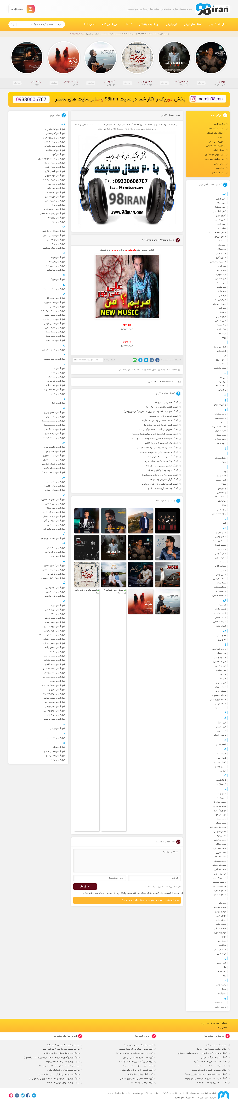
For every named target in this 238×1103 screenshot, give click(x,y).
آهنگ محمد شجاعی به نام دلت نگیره (160, 420)
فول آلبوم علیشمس (56, 524)
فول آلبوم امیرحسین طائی (53, 179)
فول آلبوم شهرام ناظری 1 (53, 468)
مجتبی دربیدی (219, 806)
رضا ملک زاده (220, 496)
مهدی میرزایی (220, 928)
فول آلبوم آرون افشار (55, 150)
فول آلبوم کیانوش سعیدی (53, 578)
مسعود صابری (220, 890)
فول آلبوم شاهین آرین (54, 447)
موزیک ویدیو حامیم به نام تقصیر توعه (63, 1061)
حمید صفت (221, 435)
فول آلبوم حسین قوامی (54, 323)
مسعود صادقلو (220, 894)
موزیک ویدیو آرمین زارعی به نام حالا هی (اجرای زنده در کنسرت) (52, 1057)
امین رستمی (220, 320)
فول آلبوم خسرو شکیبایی (53, 349)
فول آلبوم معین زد (56, 689)
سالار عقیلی (221, 532)
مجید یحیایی (220, 823)
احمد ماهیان (220, 253)
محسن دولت (220, 835)
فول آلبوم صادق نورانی (55, 490)
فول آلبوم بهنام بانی (56, 239)
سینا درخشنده (220, 587)
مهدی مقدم (221, 924)
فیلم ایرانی (219, 163)
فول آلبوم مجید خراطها (55, 618)
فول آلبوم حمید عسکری (54, 336)
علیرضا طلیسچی (219, 695)
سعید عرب (221, 549)
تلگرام (140, 360)
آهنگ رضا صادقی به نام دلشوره (163, 488)
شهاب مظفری (220, 613)
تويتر (146, 360)
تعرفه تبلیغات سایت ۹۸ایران (214, 1023)
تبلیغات (128, 24)
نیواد (224, 975)
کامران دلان (221, 758)
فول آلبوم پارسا (58, 257)
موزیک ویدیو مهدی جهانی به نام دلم (63, 1082)
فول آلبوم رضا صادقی (55, 385)
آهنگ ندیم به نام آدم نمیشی (163, 416)
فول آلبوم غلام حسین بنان (53, 538)
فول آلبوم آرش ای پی (55, 129)
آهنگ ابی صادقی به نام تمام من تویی (159, 484)
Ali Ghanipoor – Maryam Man (158, 240)
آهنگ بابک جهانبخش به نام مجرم (161, 461)
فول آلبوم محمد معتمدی (54, 668)
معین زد (222, 903)
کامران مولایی (220, 762)
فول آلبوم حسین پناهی (54, 315)
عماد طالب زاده (219, 707)
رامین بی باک (220, 475)
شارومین (222, 605)
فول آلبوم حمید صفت (55, 331)
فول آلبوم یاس (58, 747)
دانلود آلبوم (219, 124)
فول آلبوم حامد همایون (54, 302)
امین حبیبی (221, 316)
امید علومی (221, 274)
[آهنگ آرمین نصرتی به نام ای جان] (113, 710)
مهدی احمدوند (220, 907)
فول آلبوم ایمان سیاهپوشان (52, 213)
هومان (223, 989)
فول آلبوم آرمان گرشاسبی (53, 141)
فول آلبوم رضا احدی (56, 376)
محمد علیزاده (220, 856)
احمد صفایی (221, 249)
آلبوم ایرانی (171, 24)
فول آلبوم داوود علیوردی (54, 359)
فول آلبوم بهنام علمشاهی (53, 248)
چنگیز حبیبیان (220, 404)
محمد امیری (221, 852)
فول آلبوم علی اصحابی (55, 503)
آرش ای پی (221, 198)
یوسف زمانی (220, 1007)
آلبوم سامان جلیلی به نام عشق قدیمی (136, 1049)
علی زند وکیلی (220, 657)
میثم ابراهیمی (220, 949)
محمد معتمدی (220, 861)
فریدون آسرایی (219, 735)
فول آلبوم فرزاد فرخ (56, 547)
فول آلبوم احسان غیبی (55, 167)
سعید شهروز (220, 545)
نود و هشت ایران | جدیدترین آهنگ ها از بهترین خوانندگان (212, 9)
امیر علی (222, 295)
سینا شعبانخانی (219, 595)
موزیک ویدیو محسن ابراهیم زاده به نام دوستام (59, 1065)
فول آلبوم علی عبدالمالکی (53, 516)
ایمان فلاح (221, 329)
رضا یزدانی (221, 501)
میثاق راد (222, 945)
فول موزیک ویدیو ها (215, 159)
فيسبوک (157, 360)
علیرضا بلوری (220, 686)
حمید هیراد (221, 443)
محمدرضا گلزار (220, 869)
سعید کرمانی (220, 553)
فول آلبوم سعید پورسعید (53, 421)
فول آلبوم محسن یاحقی (54, 643)
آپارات (11, 1095)
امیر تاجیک (221, 282)
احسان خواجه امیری (217, 232)
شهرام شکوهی (219, 621)
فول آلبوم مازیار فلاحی (55, 609)
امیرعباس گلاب (219, 299)
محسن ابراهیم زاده (218, 827)
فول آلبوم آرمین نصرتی (54, 146)
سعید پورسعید (219, 540)
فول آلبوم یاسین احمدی (54, 751)
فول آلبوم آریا (58, 154)
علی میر (222, 674)
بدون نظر (123, 369)
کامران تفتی (221, 753)
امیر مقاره (222, 291)
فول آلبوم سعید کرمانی (54, 429)
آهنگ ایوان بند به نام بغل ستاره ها (161, 425)
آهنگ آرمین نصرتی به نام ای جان (162, 465)
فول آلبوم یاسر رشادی (55, 755)
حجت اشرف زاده (219, 426)
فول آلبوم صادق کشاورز (54, 486)
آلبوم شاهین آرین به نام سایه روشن (136, 1070)
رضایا (224, 505)
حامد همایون (220, 418)
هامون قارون (220, 985)
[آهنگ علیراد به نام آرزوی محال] (86, 710)
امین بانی (222, 312)
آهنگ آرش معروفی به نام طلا (164, 479)
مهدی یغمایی (220, 932)
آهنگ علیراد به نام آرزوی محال (163, 470)
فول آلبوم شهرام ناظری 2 (53, 472)
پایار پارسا (222, 381)
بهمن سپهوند (220, 359)
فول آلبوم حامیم (57, 306)
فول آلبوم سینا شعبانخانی (53, 437)
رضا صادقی (221, 492)
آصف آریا (222, 228)
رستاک (223, 484)
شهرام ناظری (220, 626)
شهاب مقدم (220, 617)
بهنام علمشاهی (219, 368)
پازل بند (223, 377)
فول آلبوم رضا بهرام (56, 381)
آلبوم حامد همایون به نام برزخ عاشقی (136, 1078)
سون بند (222, 561)
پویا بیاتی (222, 390)
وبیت (200, 1097)
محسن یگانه (220, 844)
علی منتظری (220, 670)
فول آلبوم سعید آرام (55, 416)
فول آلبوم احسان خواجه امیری (51, 158)
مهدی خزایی (220, 915)
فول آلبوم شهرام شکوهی (53, 464)
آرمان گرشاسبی (219, 211)
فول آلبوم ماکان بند (56, 613)
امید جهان (221, 270)
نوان (224, 967)
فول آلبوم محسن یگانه (55, 647)
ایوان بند (222, 333)
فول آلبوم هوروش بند (55, 737)
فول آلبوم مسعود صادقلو (54, 677)
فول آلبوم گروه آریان (55, 591)
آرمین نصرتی (220, 219)
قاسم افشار (221, 744)
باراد (224, 355)
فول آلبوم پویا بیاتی (56, 270)
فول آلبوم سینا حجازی (55, 433)
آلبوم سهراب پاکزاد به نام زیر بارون (138, 1065)
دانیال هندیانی (220, 458)
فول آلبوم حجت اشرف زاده (53, 310)
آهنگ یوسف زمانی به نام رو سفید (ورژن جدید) (155, 434)
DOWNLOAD (127, 329)
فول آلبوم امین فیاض (55, 200)
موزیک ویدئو (218, 172)
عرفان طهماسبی (219, 649)
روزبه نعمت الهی (218, 513)
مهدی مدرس (220, 919)
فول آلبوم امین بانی (56, 192)
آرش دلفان (221, 203)
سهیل (223, 570)
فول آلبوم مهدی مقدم (55, 702)
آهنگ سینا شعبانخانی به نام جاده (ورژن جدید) (155, 438)
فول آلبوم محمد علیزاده (54, 660)
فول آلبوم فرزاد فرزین (55, 552)
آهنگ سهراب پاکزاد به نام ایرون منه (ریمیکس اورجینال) (151, 411)
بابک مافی (221, 351)
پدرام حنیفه (221, 385)
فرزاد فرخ (222, 722)
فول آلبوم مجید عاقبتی (54, 626)
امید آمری (222, 266)
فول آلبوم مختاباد (57, 651)
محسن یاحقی (220, 840)
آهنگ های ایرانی (193, 24)
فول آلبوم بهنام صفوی (55, 243)
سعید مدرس (220, 557)
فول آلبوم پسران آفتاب (54, 265)
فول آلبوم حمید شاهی (55, 327)
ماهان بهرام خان (219, 802)
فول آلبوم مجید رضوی (55, 622)
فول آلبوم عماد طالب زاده (54, 529)
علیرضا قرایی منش (218, 699)
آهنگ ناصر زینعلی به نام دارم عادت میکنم (157, 447)
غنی (150, 381)
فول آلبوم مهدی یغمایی (54, 710)
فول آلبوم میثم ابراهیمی (54, 719)
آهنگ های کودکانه (214, 133)
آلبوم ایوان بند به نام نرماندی (140, 1082)
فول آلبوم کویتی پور (56, 574)
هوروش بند (221, 993)
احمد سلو (222, 245)
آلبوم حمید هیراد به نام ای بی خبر (138, 1057)
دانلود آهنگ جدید (217, 24)
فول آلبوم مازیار (58, 605)
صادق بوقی (221, 635)
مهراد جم (222, 941)
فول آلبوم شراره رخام (55, 451)
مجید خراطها (220, 814)
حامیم (223, 422)
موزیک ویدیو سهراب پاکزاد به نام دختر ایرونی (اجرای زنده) (54, 1078)
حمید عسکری (220, 439)
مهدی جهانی (220, 911)
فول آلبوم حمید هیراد (55, 340)
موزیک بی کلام (109, 24)
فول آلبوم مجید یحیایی (54, 630)
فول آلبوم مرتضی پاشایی (54, 672)
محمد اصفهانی (219, 848)
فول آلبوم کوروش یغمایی (53, 569)
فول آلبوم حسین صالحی (54, 319)
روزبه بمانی (221, 509)
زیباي (156, 381)
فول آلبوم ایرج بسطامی (54, 209)
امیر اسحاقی (220, 278)
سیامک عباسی (219, 578)
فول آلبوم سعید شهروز (54, 425)
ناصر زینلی (221, 963)
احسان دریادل (220, 236)
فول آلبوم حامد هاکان (55, 298)
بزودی (220, 137)
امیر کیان (222, 308)
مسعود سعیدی (219, 886)
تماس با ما (90, 24)
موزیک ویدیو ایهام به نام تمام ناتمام (63, 1070)
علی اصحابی (221, 653)
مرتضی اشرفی (220, 873)
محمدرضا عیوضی (218, 865)
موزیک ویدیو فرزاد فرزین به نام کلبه (63, 1044)
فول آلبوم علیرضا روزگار (54, 520)
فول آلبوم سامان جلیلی (54, 412)
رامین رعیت (221, 480)
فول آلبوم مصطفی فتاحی (53, 685)
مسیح (223, 898)
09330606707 (77, 34)
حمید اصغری (220, 430)
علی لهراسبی (220, 665)
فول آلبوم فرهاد (58, 556)
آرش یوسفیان (220, 207)
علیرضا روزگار (220, 691)
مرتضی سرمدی (219, 882)
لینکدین (152, 360)
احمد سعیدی (220, 240)
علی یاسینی (221, 682)
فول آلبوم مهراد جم (56, 714)
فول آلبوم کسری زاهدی (54, 565)
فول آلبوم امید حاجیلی (55, 175)
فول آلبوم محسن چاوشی (54, 639)
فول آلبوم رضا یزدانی (56, 393)
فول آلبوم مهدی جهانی (54, 698)
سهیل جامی (220, 574)
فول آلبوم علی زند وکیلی (54, 512)
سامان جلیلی (220, 536)
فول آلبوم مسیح (57, 681)
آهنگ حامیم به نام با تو (166, 402)
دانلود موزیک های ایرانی (185, 1097)
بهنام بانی (221, 363)
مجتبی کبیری (220, 810)
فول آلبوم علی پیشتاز (55, 508)
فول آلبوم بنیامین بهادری (53, 235)
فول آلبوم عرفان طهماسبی (53, 499)
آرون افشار (221, 224)
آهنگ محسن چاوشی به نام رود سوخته (159, 452)
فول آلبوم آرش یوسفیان (54, 137)
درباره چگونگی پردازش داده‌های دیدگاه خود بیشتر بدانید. (107, 893)
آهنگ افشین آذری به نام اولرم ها (162, 407)
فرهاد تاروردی (220, 730)
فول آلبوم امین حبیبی (55, 196)
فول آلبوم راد (59, 368)
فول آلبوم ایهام (58, 221)
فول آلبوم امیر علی (56, 184)
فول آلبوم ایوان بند (56, 217)
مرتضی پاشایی (219, 877)
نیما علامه (222, 971)
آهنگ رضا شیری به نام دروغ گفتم (161, 443)
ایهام (224, 337)
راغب (224, 471)
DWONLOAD (127, 346)
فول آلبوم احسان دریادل (54, 163)
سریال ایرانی (219, 150)
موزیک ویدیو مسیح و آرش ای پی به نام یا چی (59, 1074)
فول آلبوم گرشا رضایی (55, 587)
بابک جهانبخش (219, 347)
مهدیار (223, 936)
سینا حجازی (221, 583)
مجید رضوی (221, 818)
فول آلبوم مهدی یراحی (55, 706)
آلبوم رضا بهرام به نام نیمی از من (138, 1044)
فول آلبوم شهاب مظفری (54, 459)
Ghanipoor (165, 381)
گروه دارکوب (220, 784)
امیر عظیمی (221, 287)
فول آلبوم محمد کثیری (55, 664)
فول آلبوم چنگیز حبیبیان (54, 288)
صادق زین (222, 639)
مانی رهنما (221, 797)
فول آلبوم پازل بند (57, 261)
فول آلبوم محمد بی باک (54, 656)
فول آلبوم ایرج (58, 205)
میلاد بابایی (221, 953)
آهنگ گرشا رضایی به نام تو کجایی (161, 456)
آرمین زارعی (221, 215)
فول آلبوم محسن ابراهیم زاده (52, 634)
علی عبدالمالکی (219, 661)
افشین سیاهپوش (218, 261)
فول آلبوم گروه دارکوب (55, 596)
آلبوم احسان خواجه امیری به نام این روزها (134, 1053)
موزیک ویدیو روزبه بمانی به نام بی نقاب (62, 1053)
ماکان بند (222, 793)
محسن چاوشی (219, 831)
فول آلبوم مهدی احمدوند (54, 693)
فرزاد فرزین (221, 726)
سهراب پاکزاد (220, 566)
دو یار (224, 462)
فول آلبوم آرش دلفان (55, 133)
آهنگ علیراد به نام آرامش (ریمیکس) (160, 474)
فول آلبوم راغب (58, 372)
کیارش (223, 770)
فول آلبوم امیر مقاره (56, 188)
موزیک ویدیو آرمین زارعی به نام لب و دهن (61, 1049)
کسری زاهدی (220, 766)
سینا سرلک (221, 591)
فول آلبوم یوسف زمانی (55, 759)
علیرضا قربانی (220, 703)
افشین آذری (220, 257)
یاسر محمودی (220, 1002)
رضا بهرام (222, 488)
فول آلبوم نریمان (57, 728)
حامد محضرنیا (220, 414)
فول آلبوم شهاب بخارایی (54, 455)
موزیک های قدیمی (214, 145)
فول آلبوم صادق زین (56, 481)
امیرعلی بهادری (219, 303)
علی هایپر (222, 678)
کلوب (135, 360)
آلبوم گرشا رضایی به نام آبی (140, 1074)
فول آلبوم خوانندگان (149, 24)
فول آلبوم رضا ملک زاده (54, 389)
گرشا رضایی (221, 780)
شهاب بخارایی (220, 609)
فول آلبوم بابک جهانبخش (53, 231)
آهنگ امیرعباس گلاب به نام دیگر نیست (158, 429)
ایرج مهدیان (221, 325)
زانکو (224, 523)
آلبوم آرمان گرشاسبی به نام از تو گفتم (136, 1061)
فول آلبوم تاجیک (57, 279)
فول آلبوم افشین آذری (55, 171)
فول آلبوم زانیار (58, 403)
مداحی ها (220, 168)
